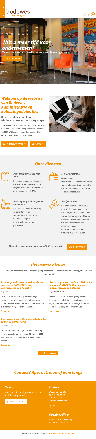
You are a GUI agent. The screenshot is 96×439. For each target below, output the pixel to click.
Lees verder (5, 311)
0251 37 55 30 (55, 398)
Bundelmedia (53, 433)
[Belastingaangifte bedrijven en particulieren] (6, 204)
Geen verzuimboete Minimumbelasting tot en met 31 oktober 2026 (23, 320)
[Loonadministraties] (54, 177)
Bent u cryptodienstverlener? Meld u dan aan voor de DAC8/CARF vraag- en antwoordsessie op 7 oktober (22, 285)
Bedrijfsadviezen (69, 201)
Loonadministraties (70, 173)
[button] (84, 14)
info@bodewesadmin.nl (59, 400)
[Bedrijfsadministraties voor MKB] (6, 177)
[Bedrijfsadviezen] (54, 204)
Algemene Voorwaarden (67, 433)
